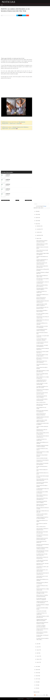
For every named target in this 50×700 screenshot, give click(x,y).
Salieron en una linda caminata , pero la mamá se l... (42, 285)
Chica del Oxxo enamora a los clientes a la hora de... (41, 263)
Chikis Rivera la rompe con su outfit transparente (41, 362)
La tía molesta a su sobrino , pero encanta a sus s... (42, 567)
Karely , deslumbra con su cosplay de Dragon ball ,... (42, 377)
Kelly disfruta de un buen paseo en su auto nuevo (42, 405)
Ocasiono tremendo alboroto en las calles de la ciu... (42, 629)
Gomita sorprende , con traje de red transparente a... (42, 346)
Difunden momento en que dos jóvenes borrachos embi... (42, 539)
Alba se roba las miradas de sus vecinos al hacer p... (42, 495)
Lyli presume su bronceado (41, 611)
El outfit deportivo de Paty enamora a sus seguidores (41, 599)
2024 (37, 217)
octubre (38, 232)
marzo (38, 656)
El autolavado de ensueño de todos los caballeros (41, 396)
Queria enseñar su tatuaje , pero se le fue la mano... (42, 558)
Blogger (45, 206)
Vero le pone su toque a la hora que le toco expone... (42, 393)
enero (38, 662)
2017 (37, 678)
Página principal (36, 691)
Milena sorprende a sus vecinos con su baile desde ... (42, 327)
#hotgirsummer (20, 127)
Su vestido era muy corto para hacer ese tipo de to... (41, 554)
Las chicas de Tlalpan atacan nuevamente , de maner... (41, 339)
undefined (8, 174)
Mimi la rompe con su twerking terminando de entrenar (42, 596)
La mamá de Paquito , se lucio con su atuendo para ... (42, 282)
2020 (37, 669)
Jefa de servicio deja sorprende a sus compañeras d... (42, 411)
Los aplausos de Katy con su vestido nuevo (41, 292)
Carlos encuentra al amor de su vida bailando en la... (42, 499)
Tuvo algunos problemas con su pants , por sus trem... (42, 387)
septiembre (39, 235)
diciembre (38, 226)
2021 (37, 666)
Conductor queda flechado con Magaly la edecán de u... (42, 260)
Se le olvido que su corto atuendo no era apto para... (42, 279)
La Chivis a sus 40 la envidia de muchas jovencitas (41, 400)
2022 (37, 223)
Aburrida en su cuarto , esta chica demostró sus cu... (42, 564)
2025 (37, 214)
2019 (37, 672)
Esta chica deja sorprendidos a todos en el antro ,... (41, 311)
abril (37, 653)
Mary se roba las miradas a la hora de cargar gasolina (42, 433)
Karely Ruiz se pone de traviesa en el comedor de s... (42, 545)
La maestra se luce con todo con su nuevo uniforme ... (42, 342)
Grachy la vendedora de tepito (41, 458)
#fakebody (23, 122)
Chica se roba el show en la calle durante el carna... (42, 251)
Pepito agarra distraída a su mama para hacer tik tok (42, 371)
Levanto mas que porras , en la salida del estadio (42, 570)
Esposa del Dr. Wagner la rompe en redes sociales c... (42, 355)
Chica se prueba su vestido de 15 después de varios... (42, 529)
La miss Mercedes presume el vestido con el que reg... (41, 330)
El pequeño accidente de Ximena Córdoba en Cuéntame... (42, 446)
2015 (37, 685)
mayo (38, 649)
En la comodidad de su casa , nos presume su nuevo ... (42, 308)
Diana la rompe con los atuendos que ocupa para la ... (42, 464)
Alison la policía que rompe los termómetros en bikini (41, 241)
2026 (37, 211)
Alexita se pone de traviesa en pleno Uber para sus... (41, 505)
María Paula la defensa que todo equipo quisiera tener (42, 480)
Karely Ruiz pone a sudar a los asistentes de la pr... (41, 430)
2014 (37, 688)
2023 (37, 220)
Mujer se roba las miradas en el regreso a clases (42, 276)
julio (37, 643)
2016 (37, 681)
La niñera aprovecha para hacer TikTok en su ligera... (42, 561)
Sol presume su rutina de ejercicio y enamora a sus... (42, 390)
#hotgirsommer (5, 123)
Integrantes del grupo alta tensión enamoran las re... (42, 301)
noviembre (39, 229)
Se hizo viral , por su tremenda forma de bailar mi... (41, 632)
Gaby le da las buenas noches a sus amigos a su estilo (42, 592)
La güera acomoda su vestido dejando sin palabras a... (41, 304)
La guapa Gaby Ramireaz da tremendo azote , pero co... (41, 381)
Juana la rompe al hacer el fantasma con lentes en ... (41, 298)
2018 (37, 675)
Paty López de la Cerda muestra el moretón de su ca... (42, 436)
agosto (38, 238)
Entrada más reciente (5, 200)
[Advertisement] (16, 26)
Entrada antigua (28, 200)
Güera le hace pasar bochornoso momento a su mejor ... (42, 623)
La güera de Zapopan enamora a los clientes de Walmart (42, 518)
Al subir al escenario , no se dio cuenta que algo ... (41, 384)
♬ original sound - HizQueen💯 (15, 123)
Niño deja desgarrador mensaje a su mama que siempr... (42, 551)
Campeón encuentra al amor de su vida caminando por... (42, 602)
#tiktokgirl (14, 127)
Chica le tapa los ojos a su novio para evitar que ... (42, 577)
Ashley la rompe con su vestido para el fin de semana (42, 244)
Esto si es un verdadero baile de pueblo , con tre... (42, 374)
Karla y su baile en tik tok (40, 402)
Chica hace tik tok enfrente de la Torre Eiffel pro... (42, 535)
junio (38, 646)
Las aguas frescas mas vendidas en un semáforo (42, 492)
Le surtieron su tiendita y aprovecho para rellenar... (41, 626)
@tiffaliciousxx (5, 122)
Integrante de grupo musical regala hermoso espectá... (41, 620)
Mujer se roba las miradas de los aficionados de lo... (42, 266)
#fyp (20, 122)
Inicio (2, 5)
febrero (38, 659)
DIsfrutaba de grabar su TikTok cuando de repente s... (42, 289)
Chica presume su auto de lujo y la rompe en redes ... (42, 317)
